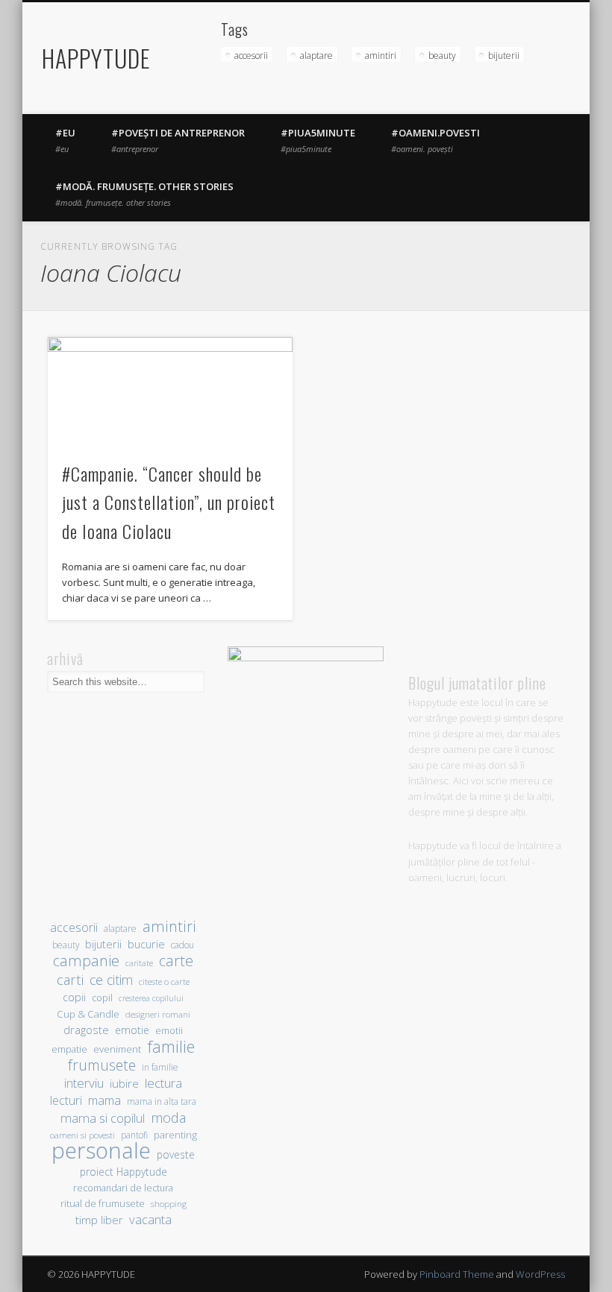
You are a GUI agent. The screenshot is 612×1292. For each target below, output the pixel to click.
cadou (182, 945)
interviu (84, 1083)
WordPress (540, 1274)
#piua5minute (318, 140)
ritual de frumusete (102, 1203)
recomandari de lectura (123, 1188)
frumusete (102, 1065)
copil (102, 998)
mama (104, 1100)
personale (101, 1151)
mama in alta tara (161, 1101)
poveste (176, 1154)
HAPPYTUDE (96, 57)
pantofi (134, 1135)
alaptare (316, 55)
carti (70, 979)
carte (176, 960)
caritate (139, 963)
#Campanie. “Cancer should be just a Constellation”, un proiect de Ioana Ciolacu (168, 502)
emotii (169, 1030)
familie (171, 1046)
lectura (163, 1083)
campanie (86, 960)
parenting (175, 1134)
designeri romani (157, 1014)
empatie (69, 1049)
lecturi (66, 1101)
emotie (132, 1030)
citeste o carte (164, 981)
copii (74, 997)
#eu (65, 140)
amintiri (380, 55)
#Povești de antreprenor (178, 140)
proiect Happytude (123, 1172)
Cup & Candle (88, 1014)
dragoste (86, 1029)
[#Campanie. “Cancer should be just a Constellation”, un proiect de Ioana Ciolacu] (170, 391)
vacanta (150, 1219)
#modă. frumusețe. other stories (144, 194)
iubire (124, 1083)
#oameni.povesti (435, 140)
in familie (160, 1067)
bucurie (146, 944)
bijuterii (503, 55)
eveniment (117, 1049)
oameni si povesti (82, 1135)
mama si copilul (102, 1118)
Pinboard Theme (456, 1274)
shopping (169, 1203)
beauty (442, 55)
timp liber (99, 1219)
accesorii (251, 55)
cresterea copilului (151, 998)
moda (168, 1117)
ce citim (111, 980)
